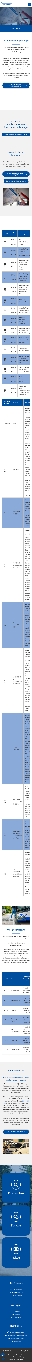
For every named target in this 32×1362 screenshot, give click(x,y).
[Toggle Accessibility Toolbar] (3, 1355)
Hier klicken (16, 1192)
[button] (29, 4)
